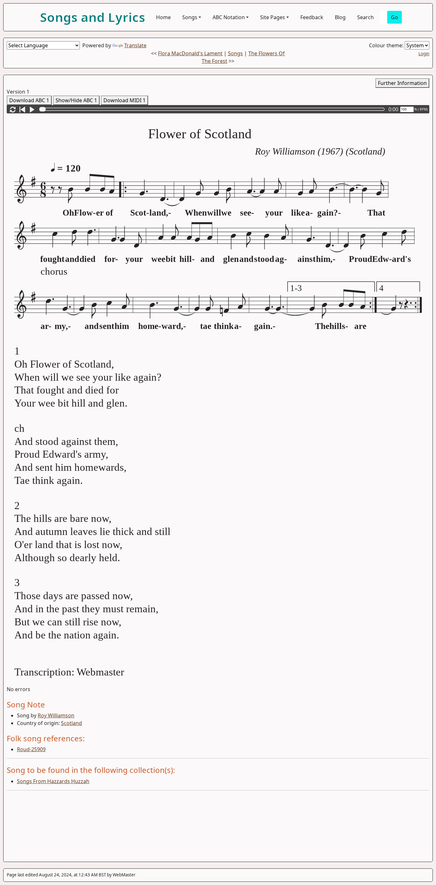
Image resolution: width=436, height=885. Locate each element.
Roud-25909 (31, 749)
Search (365, 17)
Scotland (71, 723)
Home (163, 17)
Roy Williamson (56, 715)
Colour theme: (387, 45)
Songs (189, 17)
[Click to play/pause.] (31, 109)
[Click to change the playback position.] (213, 109)
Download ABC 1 (29, 100)
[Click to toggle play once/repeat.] (12, 109)
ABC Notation (229, 17)
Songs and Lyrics (92, 17)
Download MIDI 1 (124, 100)
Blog (340, 17)
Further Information (402, 83)
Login (423, 54)
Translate (135, 45)
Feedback (311, 17)
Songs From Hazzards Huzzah (53, 781)
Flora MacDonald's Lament (190, 53)
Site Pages (272, 17)
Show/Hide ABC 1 (76, 100)
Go (394, 17)
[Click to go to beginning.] (22, 109)
